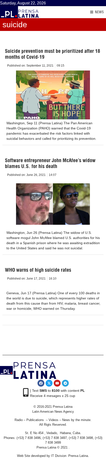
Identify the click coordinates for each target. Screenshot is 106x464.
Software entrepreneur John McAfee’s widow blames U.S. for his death (50, 163)
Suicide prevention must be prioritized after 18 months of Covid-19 (52, 54)
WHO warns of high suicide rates (38, 270)
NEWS (99, 12)
